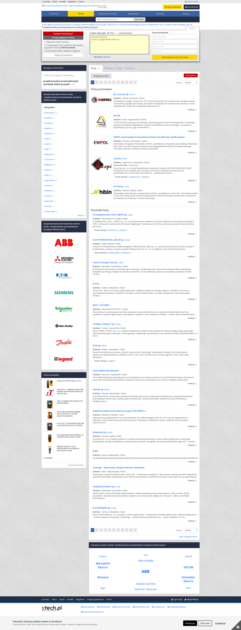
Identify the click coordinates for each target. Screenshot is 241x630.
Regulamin (80, 599)
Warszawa (49, 112)
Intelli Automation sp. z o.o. (107, 486)
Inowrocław (50, 211)
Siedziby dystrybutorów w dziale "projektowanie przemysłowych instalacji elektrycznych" (62, 97)
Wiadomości (133, 13)
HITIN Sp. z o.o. (121, 186)
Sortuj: (179, 82)
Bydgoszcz (49, 164)
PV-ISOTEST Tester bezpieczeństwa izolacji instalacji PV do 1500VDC (70, 424)
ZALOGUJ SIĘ (192, 7)
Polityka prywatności (95, 599)
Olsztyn (48, 196)
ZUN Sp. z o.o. (100, 345)
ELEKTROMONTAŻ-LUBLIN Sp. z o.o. (111, 239)
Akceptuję (102, 57)
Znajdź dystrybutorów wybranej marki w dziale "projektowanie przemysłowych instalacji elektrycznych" (61, 226)
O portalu (45, 599)
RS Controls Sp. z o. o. (124, 94)
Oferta (54, 599)
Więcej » (81, 215)
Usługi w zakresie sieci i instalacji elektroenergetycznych (122, 24)
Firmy (80, 13)
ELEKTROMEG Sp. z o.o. (104, 507)
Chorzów (49, 159)
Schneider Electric (188, 579)
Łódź (47, 149)
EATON (188, 567)
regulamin (106, 57)
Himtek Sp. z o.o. (101, 389)
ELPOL (96, 283)
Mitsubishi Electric (103, 565)
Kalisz (47, 175)
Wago (102, 588)
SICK (146, 555)
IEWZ (95, 451)
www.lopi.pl (133, 165)
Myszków (49, 201)
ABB (145, 571)
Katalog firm (61, 24)
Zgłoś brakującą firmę (188, 536)
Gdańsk (48, 128)
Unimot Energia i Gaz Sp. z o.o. (108, 262)
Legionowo (49, 180)
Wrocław (48, 123)
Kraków (48, 118)
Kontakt (70, 599)
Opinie (62, 599)
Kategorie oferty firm (53, 68)
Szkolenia (130, 68)
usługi (143, 177)
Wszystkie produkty (76, 465)
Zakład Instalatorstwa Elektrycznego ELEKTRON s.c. (119, 410)
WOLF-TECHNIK (101, 305)
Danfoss (103, 556)
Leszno (48, 185)
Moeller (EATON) (145, 584)
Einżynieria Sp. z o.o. (103, 432)
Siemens (103, 577)
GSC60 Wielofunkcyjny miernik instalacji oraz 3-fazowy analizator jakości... (68, 414)
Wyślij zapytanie (174, 7)
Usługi (120, 68)
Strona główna (48, 24)
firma (112, 33)
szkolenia (124, 252)
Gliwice (48, 170)
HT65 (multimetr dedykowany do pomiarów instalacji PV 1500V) (70, 436)
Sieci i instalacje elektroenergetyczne (83, 24)
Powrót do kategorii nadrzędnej (58, 75)
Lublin (47, 144)
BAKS (188, 588)
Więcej (186, 13)
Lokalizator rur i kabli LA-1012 (69, 381)
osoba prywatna (125, 33)
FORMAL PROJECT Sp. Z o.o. (107, 324)
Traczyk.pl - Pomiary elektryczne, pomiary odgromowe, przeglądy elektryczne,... (70, 391)
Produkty (53, 13)
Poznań (48, 206)
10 (131, 82)
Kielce (47, 138)
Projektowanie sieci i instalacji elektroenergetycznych (169, 24)
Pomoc (109, 599)
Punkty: (192, 110)
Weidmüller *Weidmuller (146, 589)
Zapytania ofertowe (107, 13)
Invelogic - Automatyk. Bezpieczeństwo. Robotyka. (119, 467)
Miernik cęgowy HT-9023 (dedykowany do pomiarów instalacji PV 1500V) (68, 448)
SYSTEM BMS (47, 458)
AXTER (116, 115)
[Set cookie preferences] (236, 625)
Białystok (49, 154)
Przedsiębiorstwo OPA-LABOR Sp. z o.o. (113, 214)
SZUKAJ (140, 19)
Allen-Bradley (146, 560)
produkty (132, 177)
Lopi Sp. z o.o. (120, 158)
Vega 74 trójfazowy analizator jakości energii (70, 402)
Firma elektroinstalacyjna (106, 370)
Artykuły (160, 13)
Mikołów (48, 190)
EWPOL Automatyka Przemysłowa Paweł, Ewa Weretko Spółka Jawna (149, 137)
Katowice (49, 133)
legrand (188, 556)
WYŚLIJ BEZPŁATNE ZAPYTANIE (175, 57)
